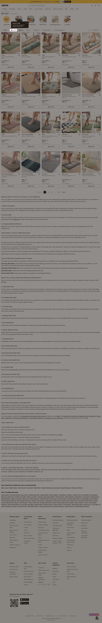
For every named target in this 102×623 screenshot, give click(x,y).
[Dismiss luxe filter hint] (51, 311)
